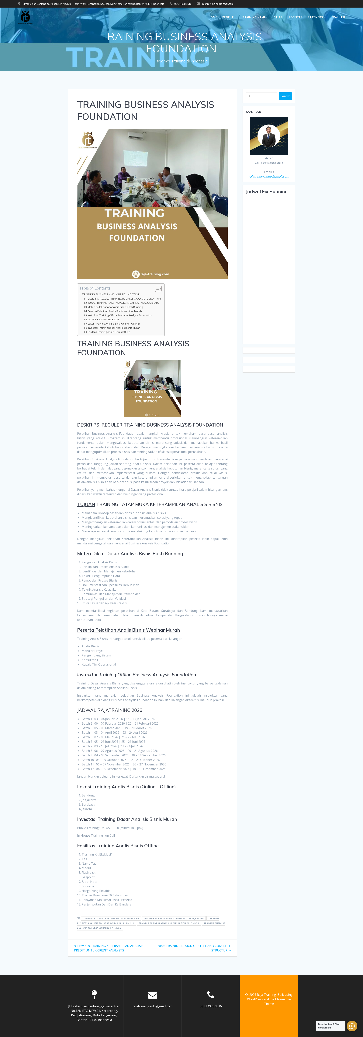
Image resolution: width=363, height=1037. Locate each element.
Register (296, 17)
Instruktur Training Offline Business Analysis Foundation (120, 315)
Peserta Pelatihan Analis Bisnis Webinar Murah (115, 311)
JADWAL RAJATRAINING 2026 (103, 319)
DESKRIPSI (88, 425)
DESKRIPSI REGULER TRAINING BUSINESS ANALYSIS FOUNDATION (124, 298)
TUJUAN (86, 504)
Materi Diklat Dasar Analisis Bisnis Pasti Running (115, 307)
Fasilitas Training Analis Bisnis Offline (109, 332)
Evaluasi (338, 17)
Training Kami (253, 17)
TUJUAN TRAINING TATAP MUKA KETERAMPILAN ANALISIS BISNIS (123, 302)
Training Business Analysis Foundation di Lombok (169, 923)
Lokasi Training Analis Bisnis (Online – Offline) (114, 323)
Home (213, 17)
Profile (228, 17)
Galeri (279, 17)
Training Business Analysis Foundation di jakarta (173, 918)
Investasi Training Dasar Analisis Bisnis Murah (114, 327)
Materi (84, 553)
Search (285, 96)
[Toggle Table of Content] (156, 289)
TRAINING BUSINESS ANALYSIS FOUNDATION (111, 294)
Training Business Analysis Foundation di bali (111, 918)
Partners (315, 17)
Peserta (85, 630)
